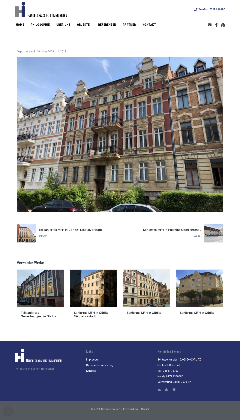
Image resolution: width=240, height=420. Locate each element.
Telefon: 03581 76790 (211, 9)
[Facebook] (174, 389)
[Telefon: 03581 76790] (195, 9)
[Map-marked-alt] (223, 25)
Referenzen (107, 24)
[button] (8, 411)
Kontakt (149, 24)
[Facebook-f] (216, 25)
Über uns (63, 24)
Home (20, 24)
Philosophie (40, 24)
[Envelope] (210, 25)
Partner (129, 24)
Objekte (83, 24)
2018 (63, 51)
